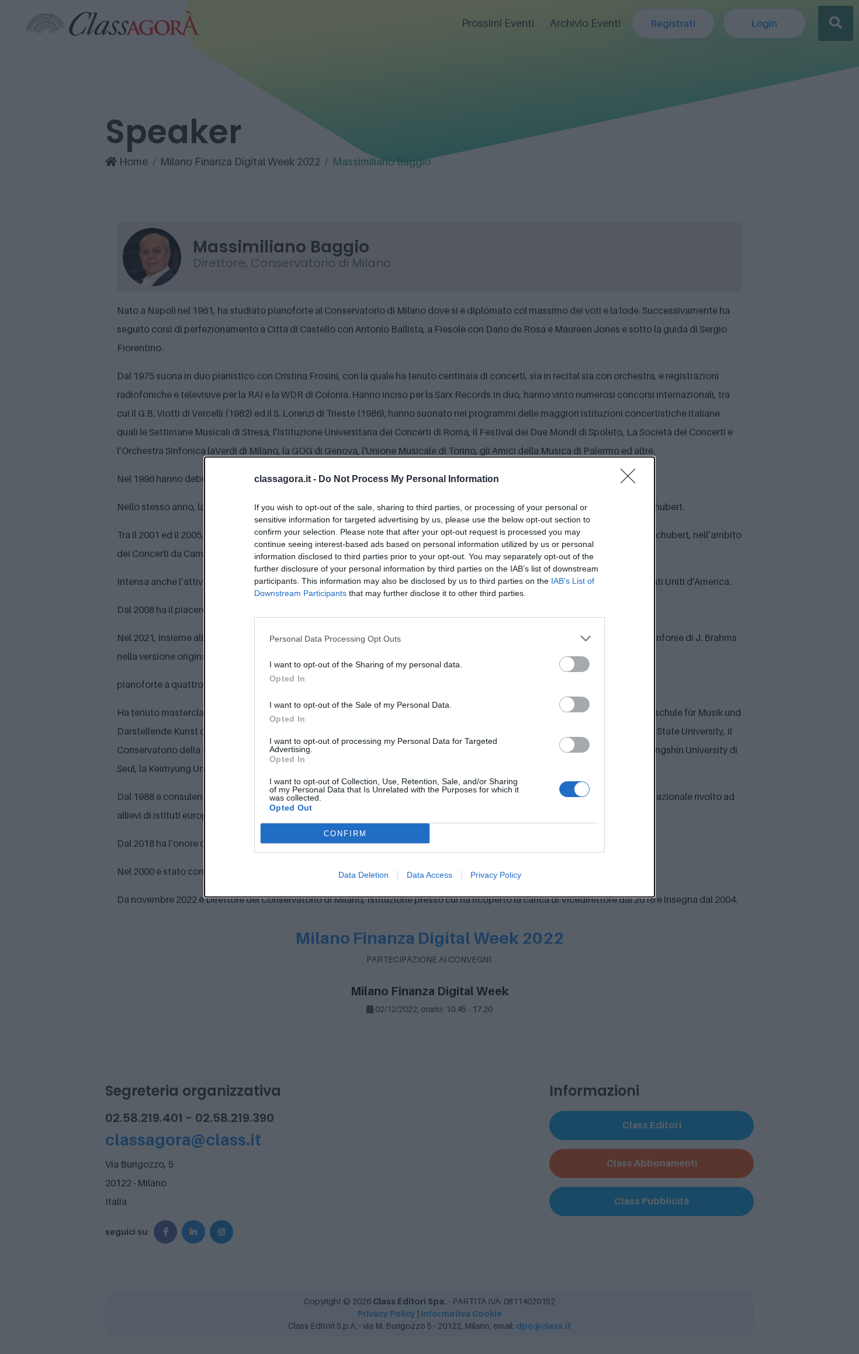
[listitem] (429, 638)
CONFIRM (345, 833)
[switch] (574, 664)
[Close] (632, 480)
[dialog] (429, 677)
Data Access (429, 874)
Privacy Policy (495, 874)
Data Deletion (363, 874)
